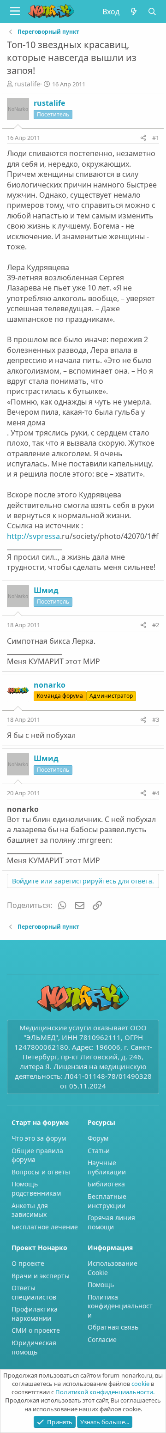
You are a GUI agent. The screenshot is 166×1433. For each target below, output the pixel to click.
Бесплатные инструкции (107, 1201)
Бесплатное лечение (45, 1226)
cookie (140, 1383)
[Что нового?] (133, 11)
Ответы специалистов (34, 1292)
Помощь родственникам (36, 1188)
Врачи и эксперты (41, 1275)
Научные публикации (107, 1167)
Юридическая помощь (34, 1347)
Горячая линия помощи (111, 1222)
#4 (155, 793)
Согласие (102, 1339)
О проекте (28, 1263)
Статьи (99, 1150)
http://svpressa (33, 536)
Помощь (101, 1284)
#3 (155, 719)
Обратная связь (113, 1327)
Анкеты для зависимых (30, 1210)
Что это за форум (39, 1138)
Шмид (46, 590)
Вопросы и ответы (41, 1171)
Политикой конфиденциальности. (104, 1392)
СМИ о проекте (36, 1330)
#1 (155, 137)
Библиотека (106, 1183)
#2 (155, 625)
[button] (15, 11)
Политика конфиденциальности (120, 1306)
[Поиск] (152, 11)
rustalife (27, 83)
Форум (98, 1138)
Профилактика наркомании (35, 1314)
